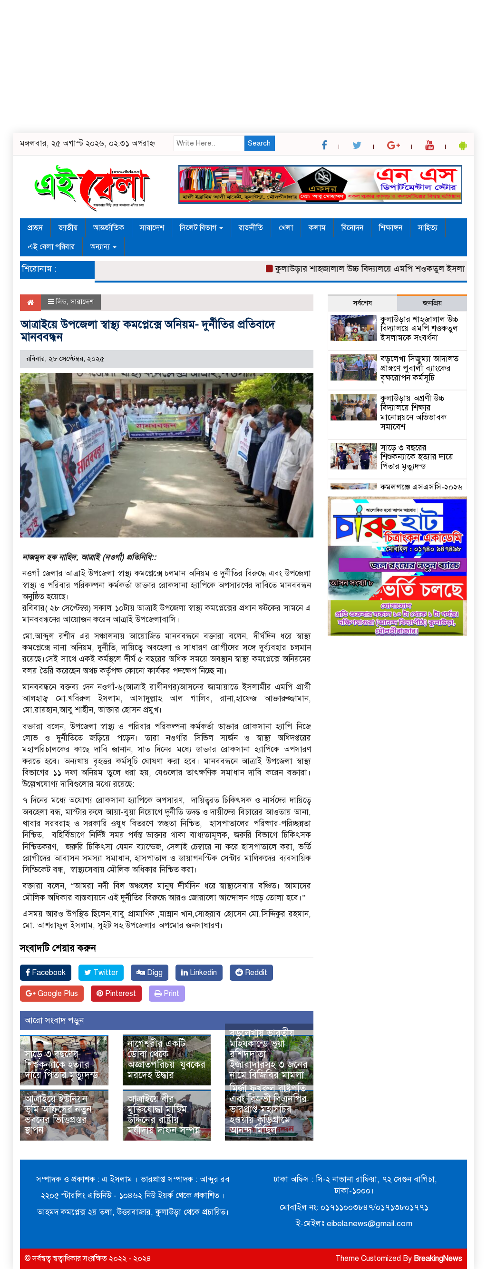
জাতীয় (68, 228)
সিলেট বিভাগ (199, 228)
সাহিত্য (428, 228)
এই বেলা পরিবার (51, 247)
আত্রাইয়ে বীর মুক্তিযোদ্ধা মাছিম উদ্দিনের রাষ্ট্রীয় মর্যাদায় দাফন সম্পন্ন (163, 1114)
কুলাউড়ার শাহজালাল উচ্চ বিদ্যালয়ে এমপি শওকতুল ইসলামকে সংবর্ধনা (419, 328)
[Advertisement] (243, 66)
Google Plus (57, 993)
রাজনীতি (251, 228)
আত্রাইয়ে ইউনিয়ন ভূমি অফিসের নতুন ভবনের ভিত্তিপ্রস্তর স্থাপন (58, 1114)
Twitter (104, 972)
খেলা (286, 228)
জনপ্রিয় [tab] (432, 303)
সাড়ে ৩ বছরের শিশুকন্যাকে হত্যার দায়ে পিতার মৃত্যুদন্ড (61, 1064)
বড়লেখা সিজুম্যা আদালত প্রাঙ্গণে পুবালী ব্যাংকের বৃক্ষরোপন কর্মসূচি (419, 368)
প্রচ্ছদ (35, 228)
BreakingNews (438, 1258)
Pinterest (119, 993)
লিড (61, 301)
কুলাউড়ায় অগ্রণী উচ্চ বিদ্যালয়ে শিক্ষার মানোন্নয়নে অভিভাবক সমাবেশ (413, 412)
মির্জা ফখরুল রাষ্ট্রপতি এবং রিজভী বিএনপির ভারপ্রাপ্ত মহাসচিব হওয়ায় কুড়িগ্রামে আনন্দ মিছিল (268, 1109)
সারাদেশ (152, 228)
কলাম (317, 228)
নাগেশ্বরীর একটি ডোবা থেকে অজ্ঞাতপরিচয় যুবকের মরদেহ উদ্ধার (166, 1059)
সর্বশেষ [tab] (362, 303)
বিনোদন (352, 228)
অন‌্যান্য (101, 247)
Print (170, 993)
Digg (154, 972)
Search (259, 143)
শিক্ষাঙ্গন (390, 228)
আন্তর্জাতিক (108, 228)
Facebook (48, 972)
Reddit (255, 972)
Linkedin (202, 972)
